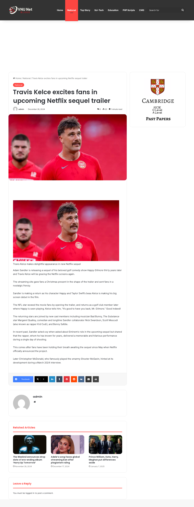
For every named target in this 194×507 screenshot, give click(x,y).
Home (60, 10)
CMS (141, 10)
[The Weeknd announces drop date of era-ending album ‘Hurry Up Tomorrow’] (29, 444)
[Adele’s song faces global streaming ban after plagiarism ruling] (67, 444)
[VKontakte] (81, 379)
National (71, 10)
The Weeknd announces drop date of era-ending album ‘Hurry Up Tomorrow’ (29, 459)
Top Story (85, 10)
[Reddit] (74, 379)
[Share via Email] (88, 379)
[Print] (96, 379)
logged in (30, 493)
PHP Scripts (129, 10)
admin (21, 109)
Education (113, 10)
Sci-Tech (99, 10)
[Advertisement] (97, 46)
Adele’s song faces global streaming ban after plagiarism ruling (65, 459)
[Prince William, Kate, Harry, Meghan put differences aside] (105, 444)
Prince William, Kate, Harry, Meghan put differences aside (104, 459)
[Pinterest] (67, 379)
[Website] (35, 402)
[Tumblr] (59, 379)
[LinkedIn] (52, 379)
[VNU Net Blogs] (21, 10)
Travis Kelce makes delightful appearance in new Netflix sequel (47, 264)
